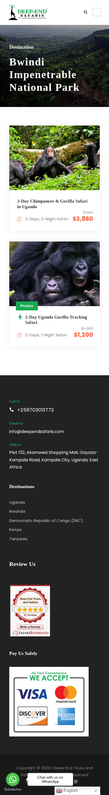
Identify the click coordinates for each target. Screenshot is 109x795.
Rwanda (17, 511)
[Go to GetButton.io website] (12, 789)
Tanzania (18, 539)
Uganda (17, 502)
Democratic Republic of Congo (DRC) (46, 520)
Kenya (15, 529)
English (70, 790)
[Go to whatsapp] (12, 779)
